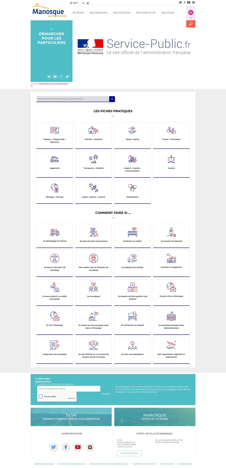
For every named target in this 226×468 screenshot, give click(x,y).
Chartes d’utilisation (144, 464)
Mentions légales (43, 464)
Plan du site (166, 464)
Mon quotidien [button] (121, 13)
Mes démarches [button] (98, 13)
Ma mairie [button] (78, 13)
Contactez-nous (129, 453)
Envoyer (106, 394)
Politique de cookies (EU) (71, 464)
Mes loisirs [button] (167, 13)
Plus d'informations (43, 381)
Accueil (34, 84)
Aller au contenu (24, 1)
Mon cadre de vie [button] (146, 13)
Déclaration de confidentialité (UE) (109, 464)
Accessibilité (185, 464)
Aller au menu (7, 1)
